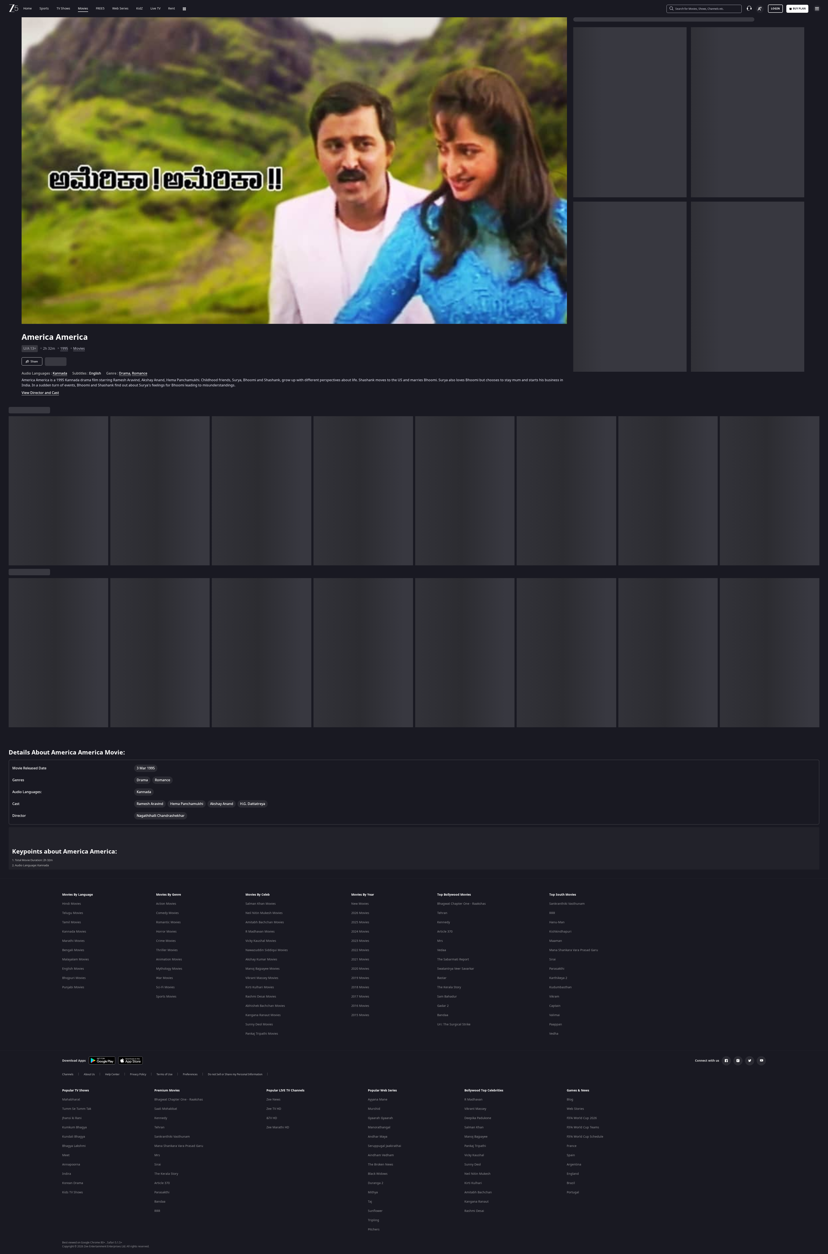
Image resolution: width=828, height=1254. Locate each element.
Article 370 (445, 931)
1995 (64, 348)
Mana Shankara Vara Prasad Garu (573, 950)
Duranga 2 (375, 1183)
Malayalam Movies (75, 959)
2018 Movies (360, 987)
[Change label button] (760, 9)
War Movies (164, 978)
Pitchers (374, 1229)
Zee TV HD (273, 1109)
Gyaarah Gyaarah (380, 1118)
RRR (552, 913)
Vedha (553, 1033)
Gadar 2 (443, 1006)
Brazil (571, 1183)
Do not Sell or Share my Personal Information (235, 1074)
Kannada (60, 373)
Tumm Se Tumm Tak (76, 1109)
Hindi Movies (71, 903)
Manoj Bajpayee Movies (262, 968)
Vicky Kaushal (474, 1155)
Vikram (554, 996)
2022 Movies (360, 950)
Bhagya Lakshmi (74, 1146)
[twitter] (749, 1060)
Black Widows (378, 1174)
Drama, (125, 373)
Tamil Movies (71, 922)
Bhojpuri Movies (74, 978)
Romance (139, 373)
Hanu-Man (557, 922)
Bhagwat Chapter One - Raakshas (461, 903)
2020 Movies (360, 968)
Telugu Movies (72, 913)
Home (27, 8)
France (571, 1146)
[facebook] (726, 1060)
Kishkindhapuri (560, 931)
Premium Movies (167, 1090)
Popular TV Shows (75, 1090)
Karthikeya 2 (558, 978)
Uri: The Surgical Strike (453, 1024)
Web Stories (575, 1109)
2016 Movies (360, 1006)
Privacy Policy (138, 1074)
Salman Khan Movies (260, 903)
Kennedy (443, 922)
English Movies (73, 968)
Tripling (373, 1220)
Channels (67, 1074)
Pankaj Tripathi (475, 1146)
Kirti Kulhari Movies (259, 987)
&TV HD (271, 1118)
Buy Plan (799, 9)
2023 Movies (360, 941)
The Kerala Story (449, 987)
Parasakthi (556, 968)
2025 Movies (360, 922)
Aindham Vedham (381, 1155)
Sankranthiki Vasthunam (567, 903)
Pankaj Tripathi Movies (261, 1033)
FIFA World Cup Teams (583, 1127)
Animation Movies (169, 959)
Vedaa (441, 950)
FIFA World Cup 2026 (582, 1118)
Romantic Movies (168, 922)
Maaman (555, 941)
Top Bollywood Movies (454, 895)
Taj (370, 1201)
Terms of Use (165, 1074)
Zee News (273, 1099)
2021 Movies (360, 959)
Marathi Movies (73, 941)
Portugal (573, 1192)
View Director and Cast (40, 392)
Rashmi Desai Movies (260, 996)
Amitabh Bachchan (478, 1192)
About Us (89, 1074)
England (573, 1174)
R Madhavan (473, 1099)
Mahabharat (71, 1099)
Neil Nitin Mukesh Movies (264, 913)
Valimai (554, 1015)
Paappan (555, 1024)
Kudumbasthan (560, 987)
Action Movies (166, 903)
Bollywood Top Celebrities (483, 1090)
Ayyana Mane (377, 1099)
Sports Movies (166, 996)
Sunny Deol (472, 1164)
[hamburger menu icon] (817, 8)
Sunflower (375, 1211)
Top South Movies (562, 895)
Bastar (441, 978)
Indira (66, 1174)
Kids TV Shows (72, 1192)
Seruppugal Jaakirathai (384, 1146)
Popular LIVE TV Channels (285, 1090)
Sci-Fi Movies (165, 987)
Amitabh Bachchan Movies (264, 922)
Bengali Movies (73, 950)
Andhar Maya (377, 1136)
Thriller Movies (167, 950)
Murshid (374, 1109)
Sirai (552, 959)
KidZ (139, 8)
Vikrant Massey (475, 1109)
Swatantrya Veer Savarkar (455, 968)
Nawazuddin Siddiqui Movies (266, 950)
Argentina (574, 1164)
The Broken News (380, 1164)
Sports (44, 8)
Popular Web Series (382, 1090)
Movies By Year (362, 895)
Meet (66, 1155)
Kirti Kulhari (473, 1183)
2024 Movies (360, 931)
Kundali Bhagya (73, 1136)
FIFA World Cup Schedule (585, 1136)
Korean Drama (72, 1183)
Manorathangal (379, 1127)
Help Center (112, 1074)
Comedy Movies (167, 913)
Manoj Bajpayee (476, 1136)
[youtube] (761, 1060)
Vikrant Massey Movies (261, 978)
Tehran (442, 913)
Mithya (373, 1192)
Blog (570, 1099)
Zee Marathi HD (277, 1127)
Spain (571, 1155)
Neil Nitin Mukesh (477, 1174)
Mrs (440, 941)
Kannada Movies (74, 931)
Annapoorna (71, 1164)
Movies (83, 8)
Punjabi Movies (73, 987)
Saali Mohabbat (165, 1109)
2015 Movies (360, 1015)
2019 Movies (360, 978)
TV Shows (63, 8)
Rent (171, 8)
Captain (554, 1006)
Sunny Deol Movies (259, 1024)
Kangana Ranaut (476, 1201)
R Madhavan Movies (260, 931)
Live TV (155, 8)
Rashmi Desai (474, 1211)
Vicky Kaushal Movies (260, 941)
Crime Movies (166, 941)
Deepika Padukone (477, 1118)
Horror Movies (166, 931)
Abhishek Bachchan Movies (265, 1006)
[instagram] (738, 1060)
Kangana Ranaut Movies (263, 1015)
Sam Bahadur (447, 996)
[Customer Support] (749, 8)
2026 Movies (360, 913)
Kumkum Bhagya (74, 1127)
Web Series (120, 8)
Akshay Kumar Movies (261, 959)
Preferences (190, 1074)
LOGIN (775, 9)
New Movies (360, 903)
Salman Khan (474, 1127)
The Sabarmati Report (453, 959)
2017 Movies (360, 996)
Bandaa (442, 1015)
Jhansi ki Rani (72, 1118)
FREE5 (100, 8)
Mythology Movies (169, 968)
